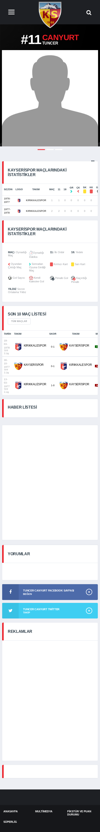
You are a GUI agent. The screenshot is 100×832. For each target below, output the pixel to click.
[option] (50, 98)
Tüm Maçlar (19, 321)
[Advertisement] (50, 482)
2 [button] (50, 149)
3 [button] (58, 149)
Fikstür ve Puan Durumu (79, 813)
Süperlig (10, 821)
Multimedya (43, 811)
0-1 (53, 346)
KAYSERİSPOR (79, 345)
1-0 (53, 385)
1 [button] (41, 149)
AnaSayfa (10, 811)
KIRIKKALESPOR (36, 200)
